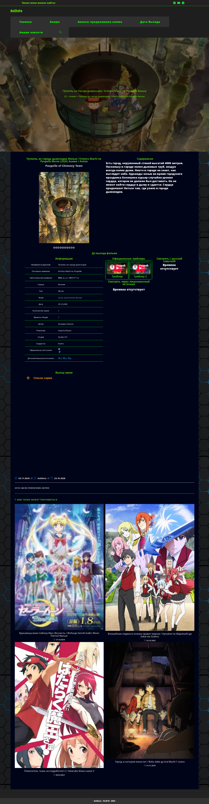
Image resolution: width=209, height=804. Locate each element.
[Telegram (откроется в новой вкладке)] (182, 2)
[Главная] (65, 96)
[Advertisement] (43, 431)
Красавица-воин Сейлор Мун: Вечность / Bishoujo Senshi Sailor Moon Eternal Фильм (59, 634)
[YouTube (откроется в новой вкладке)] (178, 2)
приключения (69, 298)
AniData (16, 11)
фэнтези (79, 298)
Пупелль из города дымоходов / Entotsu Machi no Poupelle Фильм (112, 96)
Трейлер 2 (140, 276)
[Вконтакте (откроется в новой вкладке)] (174, 2)
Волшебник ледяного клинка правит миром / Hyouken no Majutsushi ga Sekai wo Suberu (150, 635)
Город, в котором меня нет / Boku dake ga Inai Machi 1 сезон (150, 761)
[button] (64, 378)
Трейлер (117, 276)
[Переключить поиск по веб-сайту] (60, 32)
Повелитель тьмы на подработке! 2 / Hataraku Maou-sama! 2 (59, 771)
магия (60, 298)
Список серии (43, 378)
